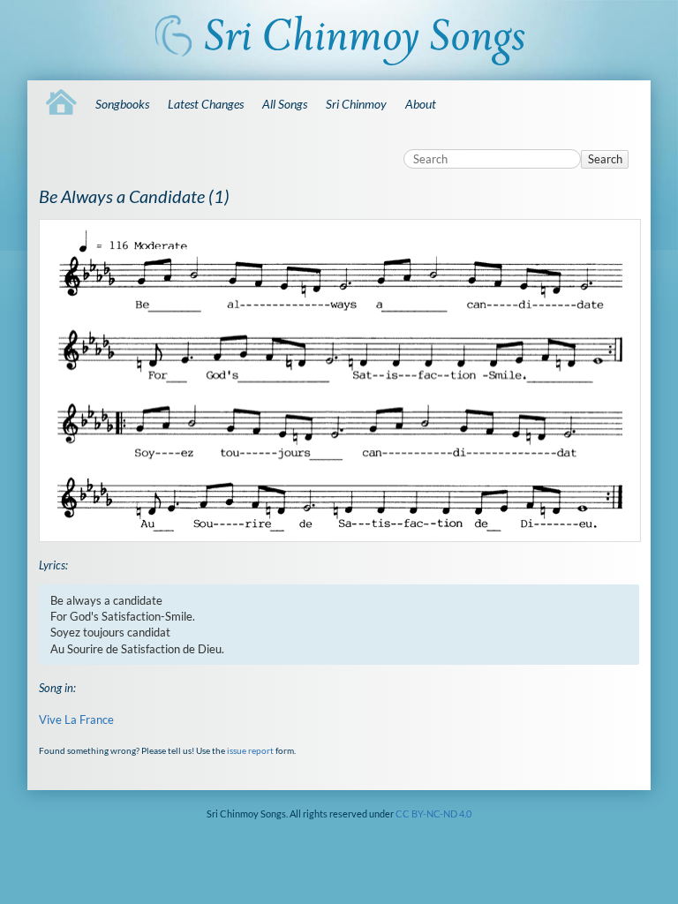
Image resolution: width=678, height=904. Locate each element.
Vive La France (76, 719)
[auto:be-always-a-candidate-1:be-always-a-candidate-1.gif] (339, 381)
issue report (250, 750)
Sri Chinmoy (356, 103)
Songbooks (122, 103)
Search (605, 159)
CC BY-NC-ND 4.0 (433, 813)
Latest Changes (206, 103)
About (420, 103)
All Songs (284, 103)
